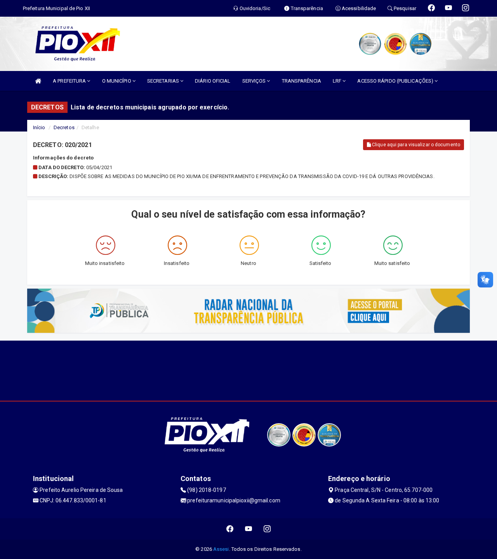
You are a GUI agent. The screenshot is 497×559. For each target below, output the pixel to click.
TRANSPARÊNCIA (301, 81)
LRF (337, 81)
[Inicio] (38, 81)
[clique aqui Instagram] (267, 529)
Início (39, 127)
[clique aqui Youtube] (248, 529)
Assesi (221, 549)
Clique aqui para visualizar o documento (415, 144)
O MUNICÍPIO (117, 81)
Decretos (64, 127)
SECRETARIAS (163, 81)
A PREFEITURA (70, 81)
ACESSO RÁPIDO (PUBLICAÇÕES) (395, 81)
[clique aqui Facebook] (230, 529)
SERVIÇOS (254, 81)
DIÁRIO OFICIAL (212, 81)
